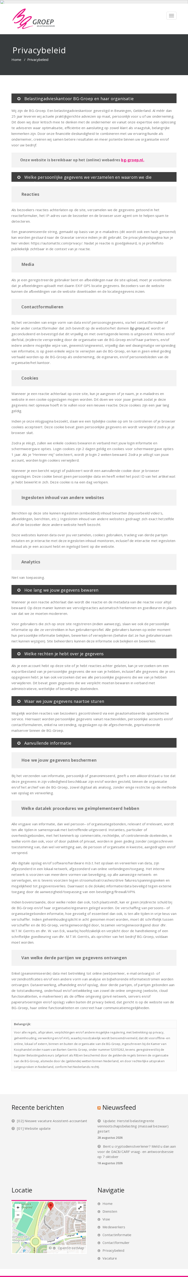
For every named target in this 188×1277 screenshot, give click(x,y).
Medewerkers (113, 1227)
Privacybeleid (113, 1250)
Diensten (109, 1211)
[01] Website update (34, 1128)
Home (16, 59)
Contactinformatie (116, 1234)
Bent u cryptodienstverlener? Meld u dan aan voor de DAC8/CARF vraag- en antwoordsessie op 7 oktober (136, 1151)
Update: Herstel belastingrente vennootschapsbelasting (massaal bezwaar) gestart (133, 1125)
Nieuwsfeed (119, 1107)
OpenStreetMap (71, 1248)
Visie (106, 1219)
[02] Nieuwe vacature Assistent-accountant (52, 1120)
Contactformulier (116, 1242)
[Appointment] (33, 19)
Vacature (109, 1258)
